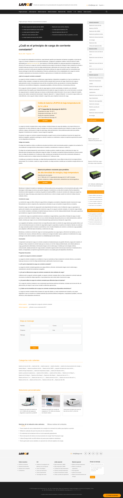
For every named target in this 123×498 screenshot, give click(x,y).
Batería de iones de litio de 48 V (30, 34)
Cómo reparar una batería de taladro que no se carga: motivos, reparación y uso (95, 197)
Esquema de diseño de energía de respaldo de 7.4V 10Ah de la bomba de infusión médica (51, 411)
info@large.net (93, 5)
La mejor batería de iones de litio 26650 (32, 37)
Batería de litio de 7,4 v (24, 377)
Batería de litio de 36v (48, 379)
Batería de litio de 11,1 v (38, 377)
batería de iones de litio (25, 366)
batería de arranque (94, 104)
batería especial (45, 366)
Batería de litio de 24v (35, 379)
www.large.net (68, 490)
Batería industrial (52, 11)
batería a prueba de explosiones (27, 373)
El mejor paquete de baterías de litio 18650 (33, 27)
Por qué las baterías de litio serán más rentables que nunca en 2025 (95, 216)
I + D (75, 11)
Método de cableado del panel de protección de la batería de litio (36, 431)
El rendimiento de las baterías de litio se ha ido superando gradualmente (38, 433)
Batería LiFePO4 (93, 28)
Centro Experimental (41, 472)
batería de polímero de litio (34, 368)
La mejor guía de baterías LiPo (60, 29)
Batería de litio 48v (60, 379)
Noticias (80, 11)
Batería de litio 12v (23, 379)
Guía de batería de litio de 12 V (60, 32)
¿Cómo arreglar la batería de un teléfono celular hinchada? (96, 201)
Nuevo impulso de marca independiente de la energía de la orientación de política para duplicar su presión (47, 428)
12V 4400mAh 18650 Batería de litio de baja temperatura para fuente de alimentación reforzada (95, 185)
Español (101, 5)
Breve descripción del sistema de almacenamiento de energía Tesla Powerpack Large (41, 436)
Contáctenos (21, 470)
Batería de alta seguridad (95, 101)
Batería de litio (61, 11)
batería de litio (35, 366)
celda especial (32, 11)
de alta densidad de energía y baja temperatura (58, 172)
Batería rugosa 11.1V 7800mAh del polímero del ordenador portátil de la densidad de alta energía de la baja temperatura (95, 140)
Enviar (34, 347)
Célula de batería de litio (95, 45)
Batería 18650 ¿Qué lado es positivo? (95, 195)
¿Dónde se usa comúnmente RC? (37, 307)
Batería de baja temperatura (96, 77)
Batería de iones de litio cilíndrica (60, 27)
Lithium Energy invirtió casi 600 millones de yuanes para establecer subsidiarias (40, 438)
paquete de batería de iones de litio (64, 368)
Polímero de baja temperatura (61, 470)
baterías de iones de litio (33, 63)
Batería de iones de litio (95, 25)
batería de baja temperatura (26, 370)
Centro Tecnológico (41, 468)
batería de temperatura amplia (41, 370)
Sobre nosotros (87, 11)
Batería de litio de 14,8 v (52, 377)
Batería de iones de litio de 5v (67, 377)
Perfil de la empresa (23, 464)
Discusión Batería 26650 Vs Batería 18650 (95, 203)
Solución (69, 11)
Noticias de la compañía (24, 468)
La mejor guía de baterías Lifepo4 (30, 32)
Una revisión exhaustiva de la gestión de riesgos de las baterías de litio (95, 224)
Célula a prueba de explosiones (61, 474)
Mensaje (23, 335)
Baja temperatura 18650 (59, 464)
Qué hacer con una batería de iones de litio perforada (96, 205)
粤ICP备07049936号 (76, 490)
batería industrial (55, 366)
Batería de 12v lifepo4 (68, 373)
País (54, 330)
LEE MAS (45, 120)
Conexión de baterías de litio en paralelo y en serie (65, 34)
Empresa (23, 330)
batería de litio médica (55, 373)
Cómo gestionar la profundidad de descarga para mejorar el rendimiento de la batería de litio (96, 214)
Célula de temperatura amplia (61, 472)
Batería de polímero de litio (96, 34)
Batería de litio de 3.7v (62, 375)
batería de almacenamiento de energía (70, 366)
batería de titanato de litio (57, 370)
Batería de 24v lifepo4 (24, 375)
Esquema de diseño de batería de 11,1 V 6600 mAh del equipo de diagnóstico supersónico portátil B (28, 411)
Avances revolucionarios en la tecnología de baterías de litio (96, 222)
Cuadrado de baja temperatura (61, 468)
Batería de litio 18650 (48, 368)
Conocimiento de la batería (40, 21)
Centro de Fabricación (42, 470)
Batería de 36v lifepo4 (37, 375)
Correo (54, 325)
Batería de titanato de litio (95, 86)
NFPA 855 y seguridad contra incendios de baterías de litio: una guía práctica (95, 220)
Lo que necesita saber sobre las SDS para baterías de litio (95, 218)
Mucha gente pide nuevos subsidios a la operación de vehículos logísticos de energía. (41, 441)
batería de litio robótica (42, 373)
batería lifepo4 (22, 368)
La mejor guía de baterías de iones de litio (32, 29)
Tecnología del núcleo (41, 474)
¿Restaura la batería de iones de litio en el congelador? (96, 199)
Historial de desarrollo (24, 466)
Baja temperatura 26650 (59, 466)
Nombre (23, 325)
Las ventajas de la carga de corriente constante (40, 304)
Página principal (23, 11)
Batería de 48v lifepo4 (49, 375)
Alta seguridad (75, 470)
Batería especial (42, 11)
